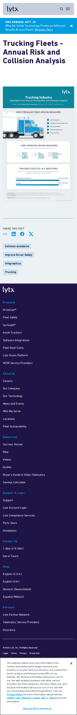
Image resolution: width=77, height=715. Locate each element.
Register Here (44, 29)
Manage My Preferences (37, 708)
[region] (38, 686)
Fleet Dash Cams (13, 347)
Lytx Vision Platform (15, 355)
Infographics (13, 263)
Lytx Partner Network (16, 614)
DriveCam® (9, 309)
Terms (14, 653)
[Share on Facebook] (22, 234)
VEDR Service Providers (18, 362)
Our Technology (12, 395)
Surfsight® (9, 325)
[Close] (71, 663)
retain (36, 697)
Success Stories (13, 444)
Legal (5, 653)
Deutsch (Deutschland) (17, 589)
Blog (5, 451)
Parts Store (10, 522)
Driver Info (35, 653)
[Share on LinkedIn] (13, 234)
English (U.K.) (11, 581)
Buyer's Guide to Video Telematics (24, 474)
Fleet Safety (10, 317)
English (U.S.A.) (12, 573)
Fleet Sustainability (15, 426)
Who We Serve (12, 411)
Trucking (10, 272)
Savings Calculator (14, 482)
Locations (9, 418)
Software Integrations (16, 340)
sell (43, 697)
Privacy (23, 653)
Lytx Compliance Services (19, 515)
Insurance (9, 629)
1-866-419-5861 (13, 548)
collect (11, 697)
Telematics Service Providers (21, 622)
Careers (8, 380)
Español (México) (13, 596)
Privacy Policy (15, 694)
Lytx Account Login (15, 507)
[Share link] (5, 234)
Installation (9, 530)
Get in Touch (10, 556)
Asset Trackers (12, 332)
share (52, 697)
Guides (7, 467)
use (18, 697)
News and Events (13, 403)
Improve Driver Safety (18, 254)
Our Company (11, 388)
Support (8, 500)
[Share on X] (31, 234)
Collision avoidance (17, 246)
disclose (26, 697)
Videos (7, 459)
